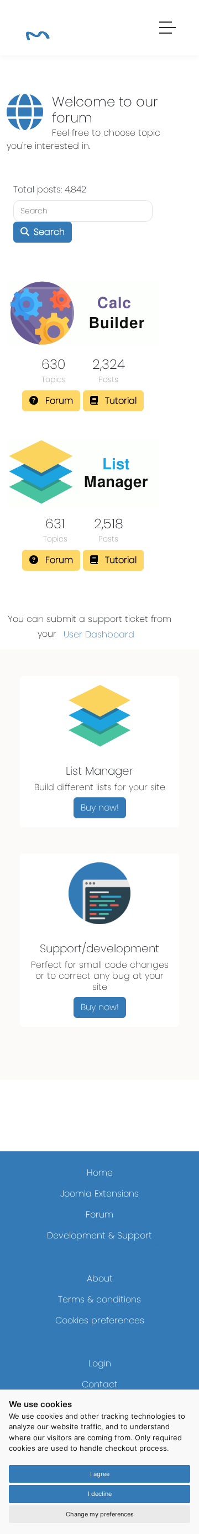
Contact (100, 1384)
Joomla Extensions (99, 1193)
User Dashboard (99, 634)
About (100, 1278)
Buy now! (100, 807)
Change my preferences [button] (100, 1514)
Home (100, 1172)
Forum (99, 1214)
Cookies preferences (99, 1320)
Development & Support (99, 1235)
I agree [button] (99, 1474)
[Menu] (168, 29)
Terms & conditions (99, 1299)
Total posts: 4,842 (49, 189)
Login (99, 1363)
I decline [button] (100, 1494)
